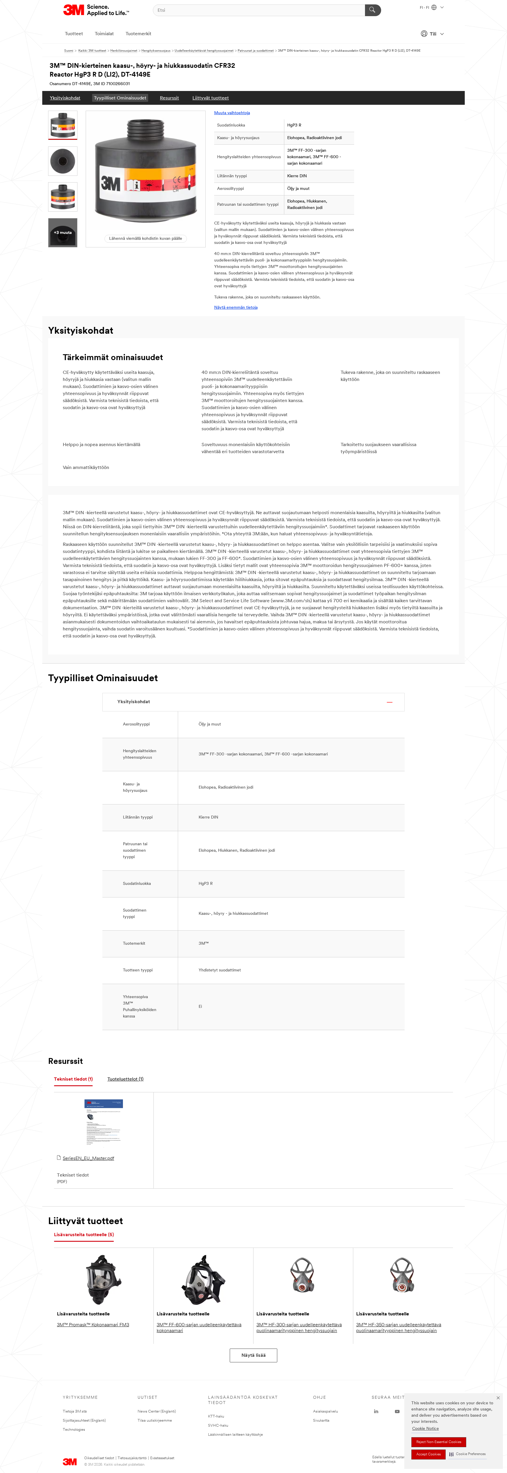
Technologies (74, 1430)
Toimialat (104, 34)
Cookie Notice (425, 1429)
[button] (467, 1454)
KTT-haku (216, 1416)
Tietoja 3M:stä (75, 1411)
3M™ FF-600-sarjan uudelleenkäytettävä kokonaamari (199, 1328)
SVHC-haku (218, 1426)
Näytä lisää (253, 1355)
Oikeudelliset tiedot (99, 1458)
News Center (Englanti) (157, 1411)
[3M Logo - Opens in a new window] (96, 10)
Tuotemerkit (138, 34)
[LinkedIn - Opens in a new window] (376, 1411)
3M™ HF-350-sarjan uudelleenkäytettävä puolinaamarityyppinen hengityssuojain (398, 1328)
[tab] (73, 1079)
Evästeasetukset (162, 1458)
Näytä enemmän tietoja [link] (236, 308)
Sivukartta (321, 1421)
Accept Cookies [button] (428, 1454)
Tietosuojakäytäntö (132, 1458)
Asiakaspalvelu (325, 1411)
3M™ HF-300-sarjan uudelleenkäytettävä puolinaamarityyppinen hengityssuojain (299, 1328)
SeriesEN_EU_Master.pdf (88, 1158)
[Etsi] (373, 10)
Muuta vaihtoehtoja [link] (232, 113)
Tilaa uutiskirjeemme (155, 1421)
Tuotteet (74, 34)
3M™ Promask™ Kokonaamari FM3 (93, 1325)
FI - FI (425, 8)
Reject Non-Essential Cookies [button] (438, 1442)
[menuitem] (65, 98)
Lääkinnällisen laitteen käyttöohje (235, 1435)
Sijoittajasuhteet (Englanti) (84, 1421)
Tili (433, 34)
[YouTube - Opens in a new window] (397, 1411)
